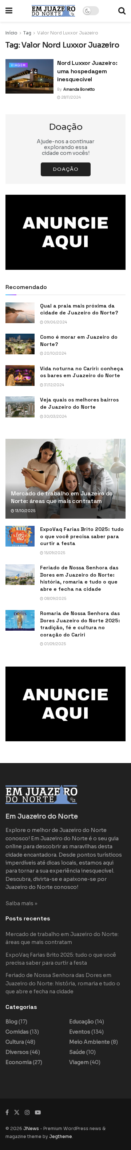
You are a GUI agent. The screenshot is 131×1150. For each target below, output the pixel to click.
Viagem (18, 65)
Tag (27, 33)
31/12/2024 (53, 385)
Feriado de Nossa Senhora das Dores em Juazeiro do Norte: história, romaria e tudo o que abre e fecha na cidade (79, 578)
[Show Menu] (8, 11)
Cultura (14, 1042)
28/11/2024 (70, 97)
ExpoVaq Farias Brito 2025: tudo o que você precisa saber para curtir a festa (82, 536)
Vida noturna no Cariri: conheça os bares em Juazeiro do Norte (81, 372)
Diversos (17, 1052)
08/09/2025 (54, 598)
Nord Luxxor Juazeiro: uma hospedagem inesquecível (87, 71)
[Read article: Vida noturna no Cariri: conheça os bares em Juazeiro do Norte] (20, 375)
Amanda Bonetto (79, 89)
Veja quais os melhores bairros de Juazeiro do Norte (79, 403)
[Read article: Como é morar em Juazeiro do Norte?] (20, 344)
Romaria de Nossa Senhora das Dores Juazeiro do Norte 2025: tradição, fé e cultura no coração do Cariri (80, 624)
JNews (31, 1128)
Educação (81, 1021)
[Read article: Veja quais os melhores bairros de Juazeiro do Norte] (20, 406)
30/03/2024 (55, 416)
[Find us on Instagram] (27, 1112)
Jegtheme (60, 1136)
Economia (18, 1062)
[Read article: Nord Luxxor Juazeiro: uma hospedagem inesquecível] (29, 76)
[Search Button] (122, 11)
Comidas (17, 1032)
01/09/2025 (54, 644)
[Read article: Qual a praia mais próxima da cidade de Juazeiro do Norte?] (20, 312)
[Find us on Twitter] (17, 1112)
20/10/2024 (54, 353)
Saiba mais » (21, 903)
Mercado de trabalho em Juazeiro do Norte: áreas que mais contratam (62, 497)
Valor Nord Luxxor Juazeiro (67, 33)
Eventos (79, 1032)
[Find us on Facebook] (7, 1112)
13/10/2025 (24, 510)
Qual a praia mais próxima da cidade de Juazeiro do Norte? (79, 309)
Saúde (77, 1052)
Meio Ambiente (89, 1042)
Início (11, 33)
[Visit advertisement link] (65, 232)
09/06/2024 (55, 322)
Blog (11, 1021)
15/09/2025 (54, 553)
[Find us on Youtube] (38, 1112)
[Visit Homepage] (53, 11)
